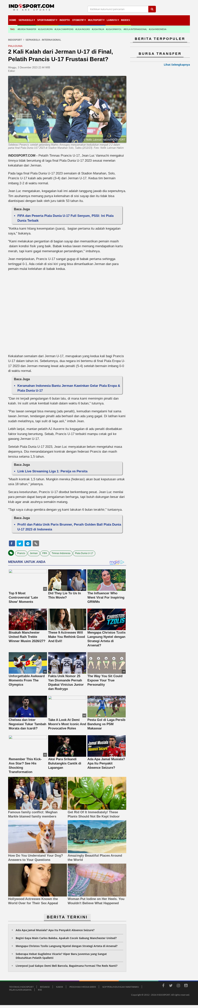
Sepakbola (26, 20)
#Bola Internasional (135, 29)
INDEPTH (65, 20)
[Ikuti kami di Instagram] (178, 986)
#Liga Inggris (82, 29)
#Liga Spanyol (114, 29)
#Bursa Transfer (27, 29)
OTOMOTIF (78, 20)
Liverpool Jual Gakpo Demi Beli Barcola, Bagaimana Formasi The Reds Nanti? (67, 966)
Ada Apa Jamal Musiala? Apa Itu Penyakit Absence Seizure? (55, 930)
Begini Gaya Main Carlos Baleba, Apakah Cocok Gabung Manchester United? (66, 938)
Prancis (21, 553)
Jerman (34, 553)
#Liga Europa (45, 29)
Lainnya (112, 20)
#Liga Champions (64, 29)
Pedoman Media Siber (82, 986)
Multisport (95, 20)
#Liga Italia (98, 29)
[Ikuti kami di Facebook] (163, 986)
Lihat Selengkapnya (177, 64)
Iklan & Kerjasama (20, 989)
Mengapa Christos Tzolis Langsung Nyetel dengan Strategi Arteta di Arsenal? (67, 946)
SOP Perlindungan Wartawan (120, 986)
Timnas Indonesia (61, 553)
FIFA (44, 553)
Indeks (125, 20)
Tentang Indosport (21, 986)
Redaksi (45, 986)
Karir (59, 986)
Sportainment (46, 20)
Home (12, 20)
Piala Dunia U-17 (84, 553)
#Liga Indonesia (157, 29)
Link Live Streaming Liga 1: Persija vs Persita (52, 471)
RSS (40, 989)
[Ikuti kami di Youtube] (186, 986)
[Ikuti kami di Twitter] (171, 986)
